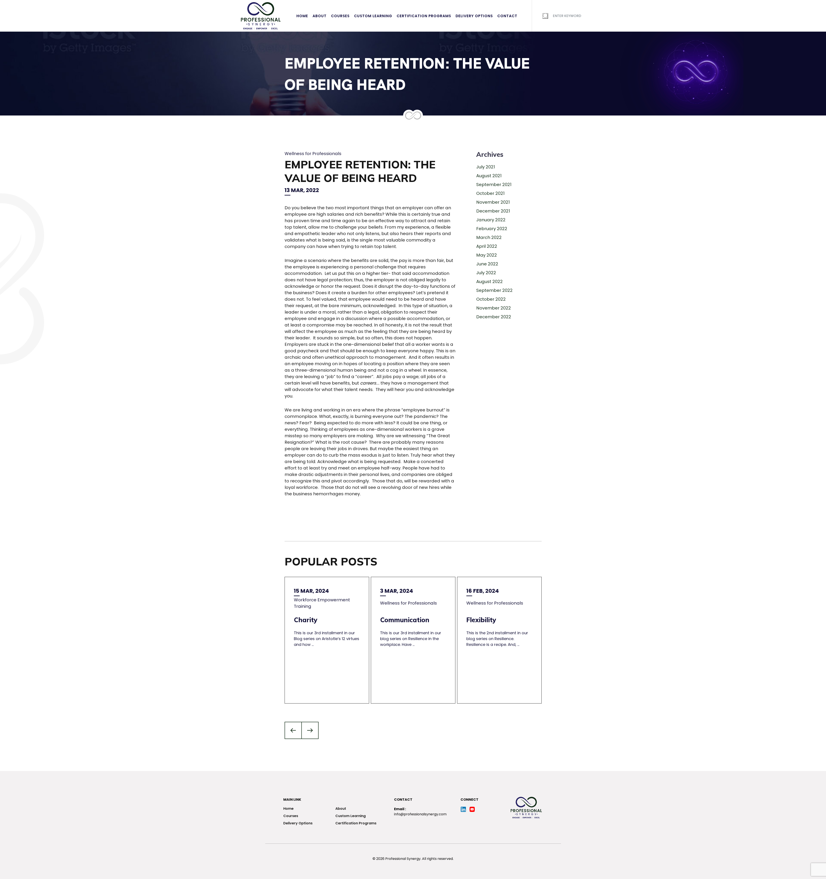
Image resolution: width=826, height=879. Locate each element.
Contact (507, 15)
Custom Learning (373, 15)
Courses (340, 15)
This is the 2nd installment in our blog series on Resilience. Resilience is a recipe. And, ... (497, 617)
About (320, 15)
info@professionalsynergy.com (420, 814)
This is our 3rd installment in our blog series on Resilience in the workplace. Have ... (410, 617)
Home (302, 15)
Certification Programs (424, 15)
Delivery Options (474, 15)
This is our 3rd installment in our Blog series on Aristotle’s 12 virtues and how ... (326, 617)
